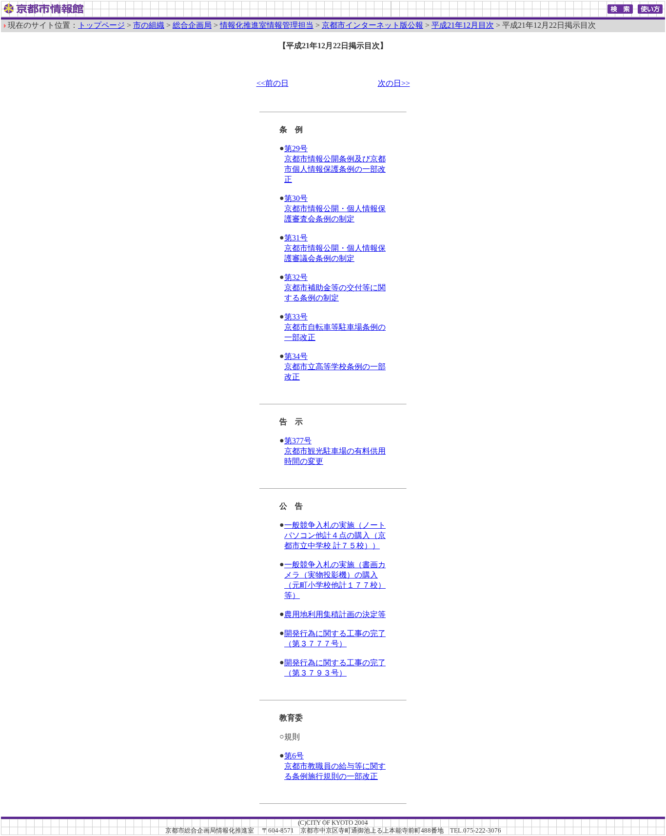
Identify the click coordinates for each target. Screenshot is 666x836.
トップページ (101, 25)
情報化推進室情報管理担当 (266, 25)
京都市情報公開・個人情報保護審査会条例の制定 (335, 208)
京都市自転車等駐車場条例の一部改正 (335, 327)
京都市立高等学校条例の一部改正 (335, 366)
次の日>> (394, 83)
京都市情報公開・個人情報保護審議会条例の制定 (335, 248)
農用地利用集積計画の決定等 (335, 614)
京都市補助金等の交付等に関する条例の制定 (335, 287)
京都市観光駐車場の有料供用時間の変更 (335, 451)
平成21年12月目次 (462, 25)
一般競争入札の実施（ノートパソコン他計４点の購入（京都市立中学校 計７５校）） (335, 535)
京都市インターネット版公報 (372, 25)
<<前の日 (272, 83)
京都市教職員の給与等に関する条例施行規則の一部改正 (335, 766)
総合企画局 (192, 25)
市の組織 (148, 25)
